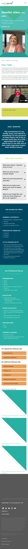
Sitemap (4, 538)
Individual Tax (7, 375)
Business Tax (7, 370)
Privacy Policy (7, 541)
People (8, 60)
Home (3, 60)
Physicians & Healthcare (10, 357)
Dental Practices (8, 353)
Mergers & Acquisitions (10, 379)
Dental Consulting (8, 366)
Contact (5, 511)
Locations (5, 514)
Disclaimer (5, 544)
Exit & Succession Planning (11, 383)
